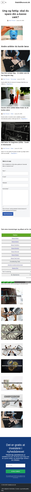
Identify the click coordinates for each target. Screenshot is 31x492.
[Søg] (5, 2)
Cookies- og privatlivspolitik (22, 488)
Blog (2, 490)
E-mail (4, 176)
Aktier (12, 113)
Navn (4, 170)
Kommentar (6, 188)
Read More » (10, 84)
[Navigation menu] (2, 2)
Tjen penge (13, 79)
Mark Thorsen (12, 20)
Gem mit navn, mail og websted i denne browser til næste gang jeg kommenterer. (14, 209)
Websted (5, 182)
